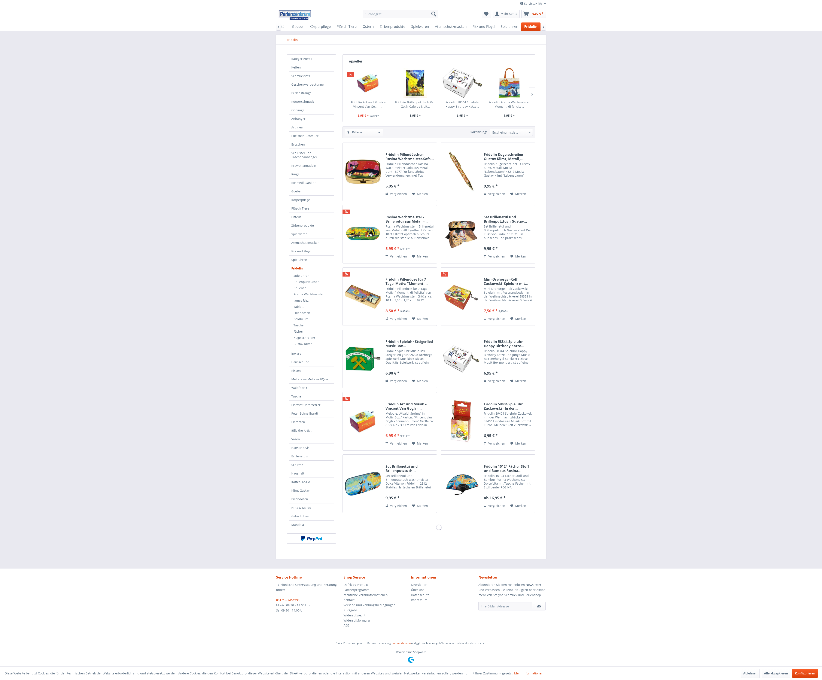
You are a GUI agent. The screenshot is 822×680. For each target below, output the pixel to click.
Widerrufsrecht (354, 615)
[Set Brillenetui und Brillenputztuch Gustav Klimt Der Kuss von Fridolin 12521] (461, 234)
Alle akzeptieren (776, 673)
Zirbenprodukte (302, 225)
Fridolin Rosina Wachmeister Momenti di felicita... (509, 104)
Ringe (295, 174)
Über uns (417, 590)
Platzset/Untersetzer (305, 405)
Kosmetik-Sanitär (303, 183)
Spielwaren (299, 234)
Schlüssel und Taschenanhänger (304, 155)
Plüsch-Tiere (300, 208)
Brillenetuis (299, 456)
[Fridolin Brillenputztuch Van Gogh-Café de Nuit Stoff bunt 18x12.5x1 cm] (415, 83)
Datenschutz (420, 595)
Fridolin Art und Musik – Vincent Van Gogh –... (368, 104)
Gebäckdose (300, 516)
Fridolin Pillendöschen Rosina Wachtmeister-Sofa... (410, 156)
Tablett (298, 307)
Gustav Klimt (302, 344)
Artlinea (297, 127)
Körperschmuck (302, 102)
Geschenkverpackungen (308, 84)
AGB (347, 625)
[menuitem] (400, 14)
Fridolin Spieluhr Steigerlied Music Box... (409, 343)
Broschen (298, 144)
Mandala (297, 525)
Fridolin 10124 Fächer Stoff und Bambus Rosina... (506, 468)
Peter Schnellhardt (304, 413)
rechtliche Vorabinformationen (366, 595)
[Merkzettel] (486, 14)
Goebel (296, 191)
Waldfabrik (299, 388)
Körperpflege (300, 200)
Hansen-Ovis (300, 448)
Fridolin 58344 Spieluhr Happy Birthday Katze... (462, 104)
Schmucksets (300, 76)
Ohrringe (297, 110)
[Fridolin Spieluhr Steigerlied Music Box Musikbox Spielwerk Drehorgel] (363, 359)
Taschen (299, 325)
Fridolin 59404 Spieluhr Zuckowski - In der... (503, 406)
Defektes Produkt (356, 585)
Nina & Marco (301, 508)
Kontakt (349, 600)
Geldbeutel (301, 319)
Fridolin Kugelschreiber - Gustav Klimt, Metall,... (504, 156)
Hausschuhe (300, 362)
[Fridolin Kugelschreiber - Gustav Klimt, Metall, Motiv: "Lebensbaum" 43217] (461, 171)
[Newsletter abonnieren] (539, 606)
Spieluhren (299, 260)
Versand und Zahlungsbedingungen (369, 605)
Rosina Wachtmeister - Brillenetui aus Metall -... (407, 219)
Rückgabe (350, 610)
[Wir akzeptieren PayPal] (311, 538)
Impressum (419, 600)
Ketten (296, 67)
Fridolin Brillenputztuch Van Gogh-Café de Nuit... (415, 104)
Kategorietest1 (301, 59)
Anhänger (298, 119)
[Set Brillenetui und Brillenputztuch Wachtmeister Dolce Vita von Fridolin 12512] (363, 483)
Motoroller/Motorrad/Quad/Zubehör (312, 379)
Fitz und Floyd (301, 251)
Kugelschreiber (304, 338)
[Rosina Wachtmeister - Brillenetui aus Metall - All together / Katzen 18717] (363, 234)
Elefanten (298, 422)
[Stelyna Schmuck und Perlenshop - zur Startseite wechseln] (294, 15)
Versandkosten (402, 643)
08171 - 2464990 (287, 600)
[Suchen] (433, 14)
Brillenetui (300, 288)
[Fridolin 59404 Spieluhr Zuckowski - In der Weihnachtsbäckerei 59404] (461, 421)
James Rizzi (301, 300)
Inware (296, 353)
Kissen (296, 371)
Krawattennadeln (303, 166)
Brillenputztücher (306, 282)
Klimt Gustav (300, 490)
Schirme (297, 465)
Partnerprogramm (356, 590)
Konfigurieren (805, 673)
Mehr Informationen (528, 673)
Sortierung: (479, 132)
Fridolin (297, 268)
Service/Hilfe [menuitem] (533, 3)
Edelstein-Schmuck (305, 136)
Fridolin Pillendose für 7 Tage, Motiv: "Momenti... (407, 281)
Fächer (298, 331)
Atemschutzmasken (305, 243)
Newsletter (419, 585)
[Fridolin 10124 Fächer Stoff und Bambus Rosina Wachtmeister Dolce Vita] (461, 483)
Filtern (356, 132)
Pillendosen (301, 313)
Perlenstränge (301, 93)
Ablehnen (750, 673)
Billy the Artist (301, 431)
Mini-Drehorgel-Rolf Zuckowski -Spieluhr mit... (506, 281)
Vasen (295, 439)
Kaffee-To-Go (300, 482)
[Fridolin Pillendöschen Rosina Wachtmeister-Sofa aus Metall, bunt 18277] (363, 171)
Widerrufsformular (357, 620)
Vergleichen (398, 194)
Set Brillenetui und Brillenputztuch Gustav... (505, 219)
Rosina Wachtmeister (308, 294)
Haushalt (297, 473)
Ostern (296, 217)
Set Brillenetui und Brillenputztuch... (402, 468)
